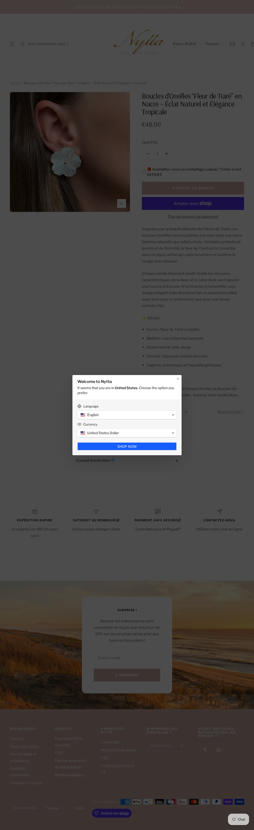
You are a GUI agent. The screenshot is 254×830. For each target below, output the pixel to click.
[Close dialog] (178, 378)
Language (91, 406)
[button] (127, 414)
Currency (90, 424)
